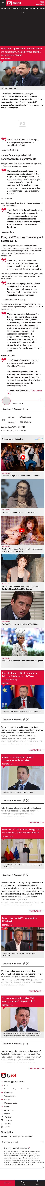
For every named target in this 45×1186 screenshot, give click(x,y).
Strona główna (5, 8)
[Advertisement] (22, 28)
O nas (6, 1085)
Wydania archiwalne (10, 1103)
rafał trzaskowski (25, 417)
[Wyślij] (42, 1142)
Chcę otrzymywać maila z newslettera (17, 1148)
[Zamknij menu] (3, 3)
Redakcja (7, 1099)
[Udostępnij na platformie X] (27, 409)
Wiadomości (16, 8)
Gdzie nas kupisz (9, 1096)
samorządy (11, 422)
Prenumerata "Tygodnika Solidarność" (16, 1089)
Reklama (7, 1114)
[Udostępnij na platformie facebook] (24, 409)
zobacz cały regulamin (25, 1164)
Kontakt (6, 1107)
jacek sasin (11, 417)
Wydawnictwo (8, 1092)
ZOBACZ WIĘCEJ (25, 422)
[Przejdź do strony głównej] (14, 3)
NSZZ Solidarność (40, 3)
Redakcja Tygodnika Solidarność (14, 1082)
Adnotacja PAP (9, 1110)
